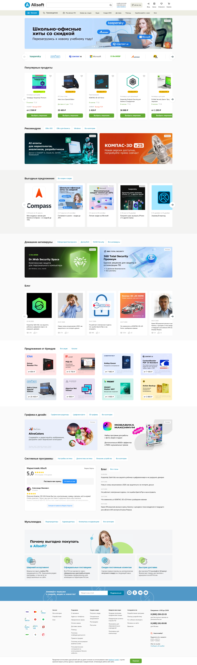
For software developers (135, 620)
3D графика (93, 415)
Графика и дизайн (35, 414)
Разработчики (57, 616)
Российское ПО (71, 13)
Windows (77, 128)
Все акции (64, 349)
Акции (97, 13)
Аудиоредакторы (68, 522)
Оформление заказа (78, 620)
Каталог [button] (34, 13)
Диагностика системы (84, 458)
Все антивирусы (114, 242)
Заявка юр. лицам (85, 13)
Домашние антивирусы (39, 242)
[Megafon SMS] (43, 619)
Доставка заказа (76, 626)
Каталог (74, 349)
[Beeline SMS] (27, 627)
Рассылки (93, 625)
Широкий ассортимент (38, 567)
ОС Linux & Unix (62, 96)
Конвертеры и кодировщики (89, 522)
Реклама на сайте (133, 623)
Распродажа (94, 622)
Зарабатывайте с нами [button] (142, 13)
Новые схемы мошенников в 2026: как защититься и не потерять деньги (127, 485)
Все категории (90, 128)
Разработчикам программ (135, 613)
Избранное (161, 7)
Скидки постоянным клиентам (116, 567)
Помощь (128, 13)
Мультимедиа (33, 521)
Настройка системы (65, 458)
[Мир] (27, 635)
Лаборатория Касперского (67, 242)
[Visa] (27, 612)
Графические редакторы (60, 415)
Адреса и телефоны (77, 616)
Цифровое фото (79, 415)
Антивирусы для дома (33, 95)
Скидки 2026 (107, 13)
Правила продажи (77, 638)
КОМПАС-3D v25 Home (96, 98)
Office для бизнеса (63, 128)
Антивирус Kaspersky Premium (36, 98)
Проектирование (94, 95)
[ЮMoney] (43, 612)
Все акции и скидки (65, 178)
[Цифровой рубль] (43, 635)
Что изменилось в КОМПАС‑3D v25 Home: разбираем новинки (124, 499)
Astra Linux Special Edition (66, 99)
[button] (149, 5)
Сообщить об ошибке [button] (157, 646)
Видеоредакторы (52, 522)
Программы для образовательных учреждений (114, 626)
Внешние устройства (104, 458)
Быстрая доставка (148, 567)
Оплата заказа (76, 623)
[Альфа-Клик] (35, 619)
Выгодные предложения (39, 178)
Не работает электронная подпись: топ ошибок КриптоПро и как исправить (128, 492)
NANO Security (98, 242)
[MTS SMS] (35, 627)
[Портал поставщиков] (43, 627)
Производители (52, 13)
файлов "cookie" (114, 659)
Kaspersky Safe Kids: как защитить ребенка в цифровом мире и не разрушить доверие (132, 477)
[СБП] (35, 635)
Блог (155, 13)
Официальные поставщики (77, 567)
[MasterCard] (35, 612)
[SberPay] (27, 619)
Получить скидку (95, 613)
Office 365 (48, 128)
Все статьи (114, 469)
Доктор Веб (85, 242)
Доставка (118, 13)
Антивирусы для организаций (129, 96)
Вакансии (130, 626)
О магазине (75, 613)
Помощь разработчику (134, 616)
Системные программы (39, 458)
